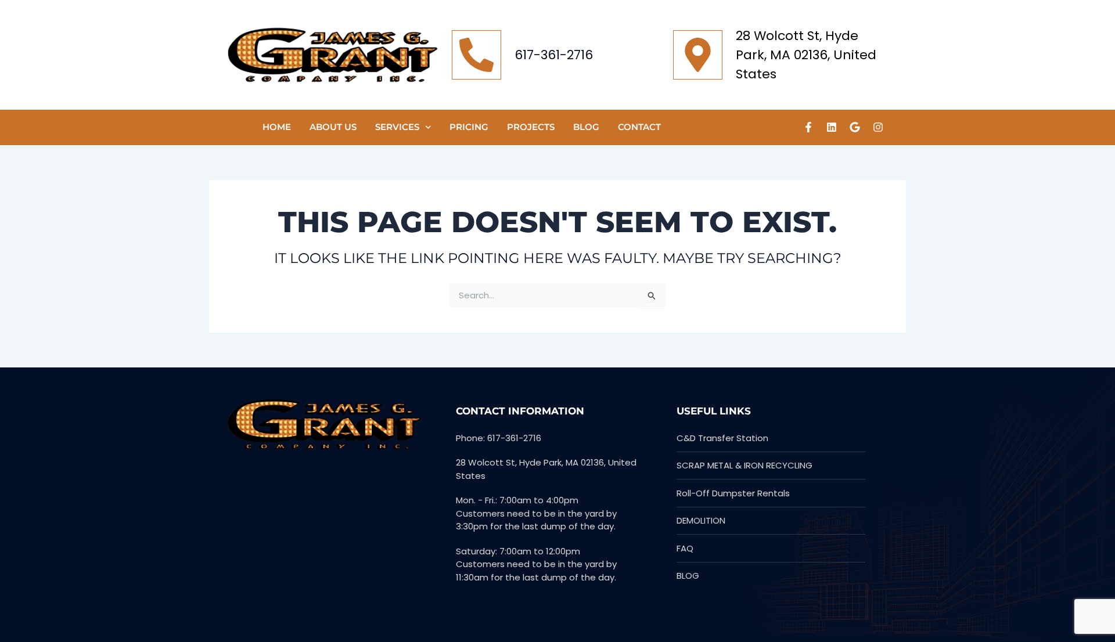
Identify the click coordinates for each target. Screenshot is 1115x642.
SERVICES (397, 126)
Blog (586, 126)
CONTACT (639, 126)
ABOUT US (333, 126)
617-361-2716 (554, 55)
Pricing (468, 126)
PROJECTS (531, 126)
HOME (276, 126)
